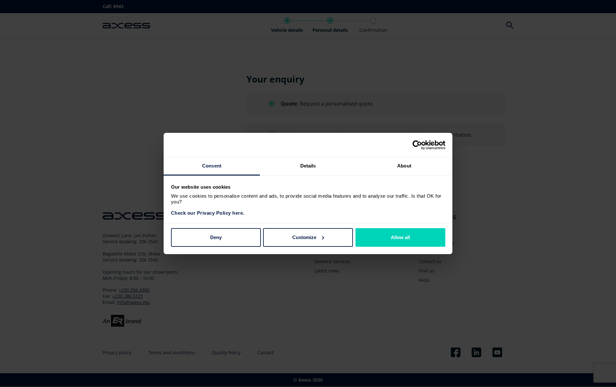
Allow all (400, 237)
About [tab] (404, 165)
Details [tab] (308, 165)
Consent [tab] (211, 165)
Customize (304, 237)
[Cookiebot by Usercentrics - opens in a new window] (417, 145)
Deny (216, 237)
